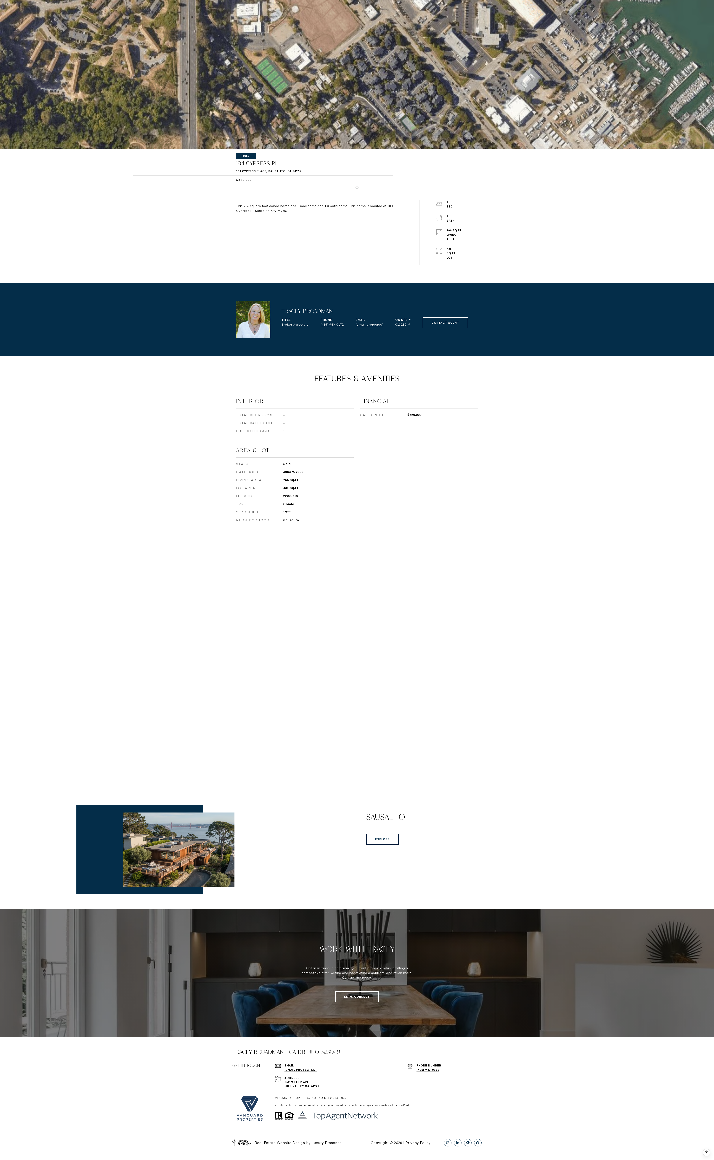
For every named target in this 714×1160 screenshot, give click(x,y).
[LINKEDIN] (457, 1142)
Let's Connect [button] (357, 996)
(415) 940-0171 (332, 324)
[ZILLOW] (478, 1142)
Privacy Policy (418, 1142)
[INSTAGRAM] (447, 1142)
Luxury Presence (327, 1142)
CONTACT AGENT (445, 322)
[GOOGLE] (468, 1142)
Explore (382, 839)
